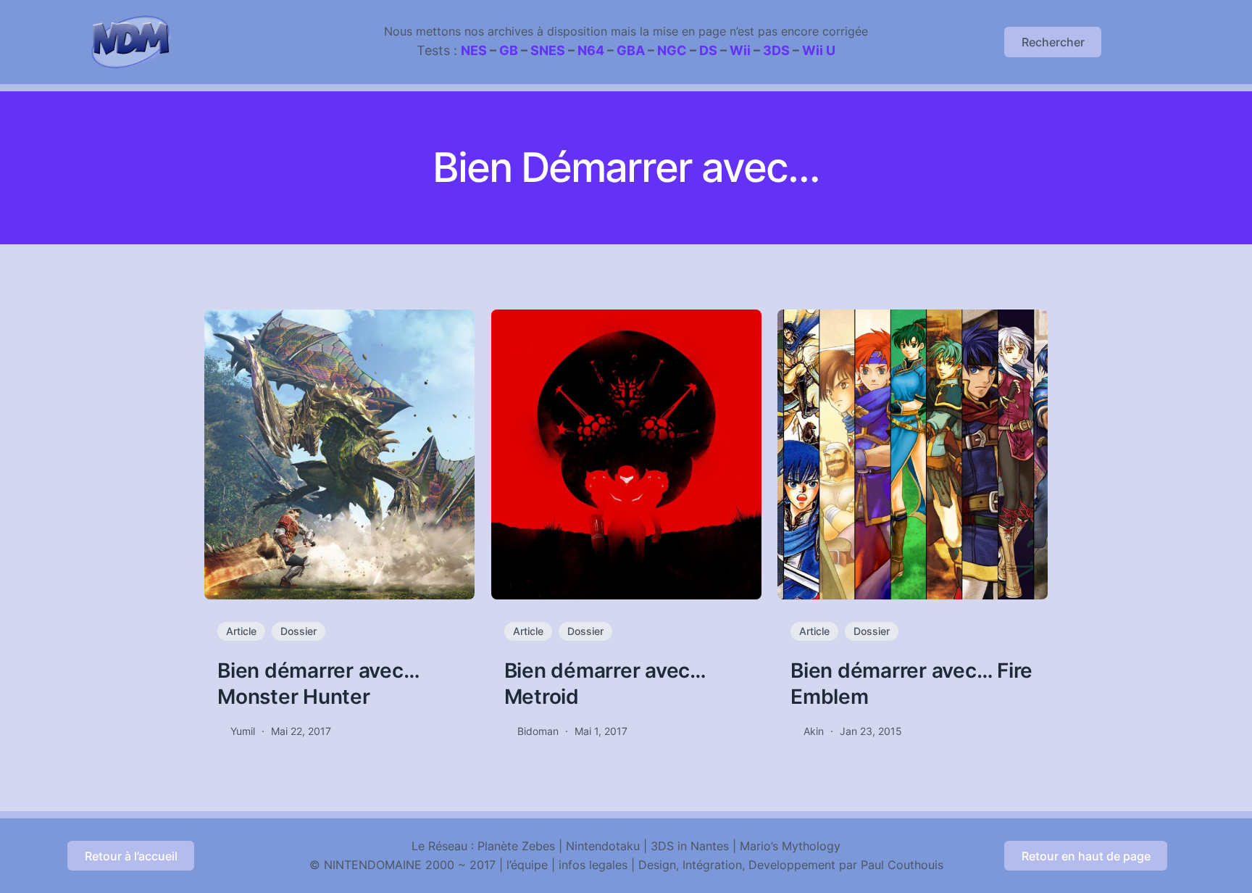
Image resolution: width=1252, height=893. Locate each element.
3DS (776, 50)
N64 (590, 50)
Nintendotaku (603, 846)
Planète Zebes (516, 846)
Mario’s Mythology (790, 846)
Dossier (298, 631)
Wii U (818, 50)
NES (474, 50)
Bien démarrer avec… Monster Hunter (318, 683)
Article (241, 631)
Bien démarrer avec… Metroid (605, 683)
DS (708, 50)
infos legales (593, 864)
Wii (740, 50)
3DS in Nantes (690, 846)
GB (508, 50)
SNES (547, 50)
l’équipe (527, 864)
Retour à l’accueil (131, 856)
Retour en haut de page (1086, 856)
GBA (631, 50)
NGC (672, 50)
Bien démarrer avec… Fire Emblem (911, 683)
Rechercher (1053, 42)
